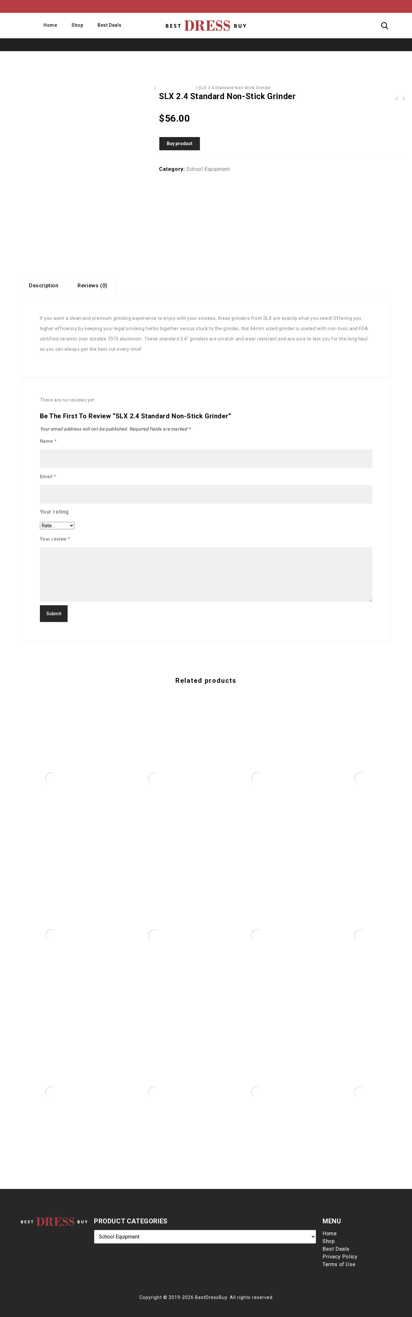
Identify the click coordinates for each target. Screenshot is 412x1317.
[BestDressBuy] (206, 25)
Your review (55, 539)
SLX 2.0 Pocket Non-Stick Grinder (396, 98)
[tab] (44, 285)
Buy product (179, 143)
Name (48, 441)
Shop (77, 25)
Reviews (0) (93, 286)
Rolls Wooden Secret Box (403, 98)
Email (48, 476)
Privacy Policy (340, 1257)
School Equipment (176, 87)
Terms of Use (339, 1264)
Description (44, 286)
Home (50, 25)
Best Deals (110, 25)
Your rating (54, 512)
